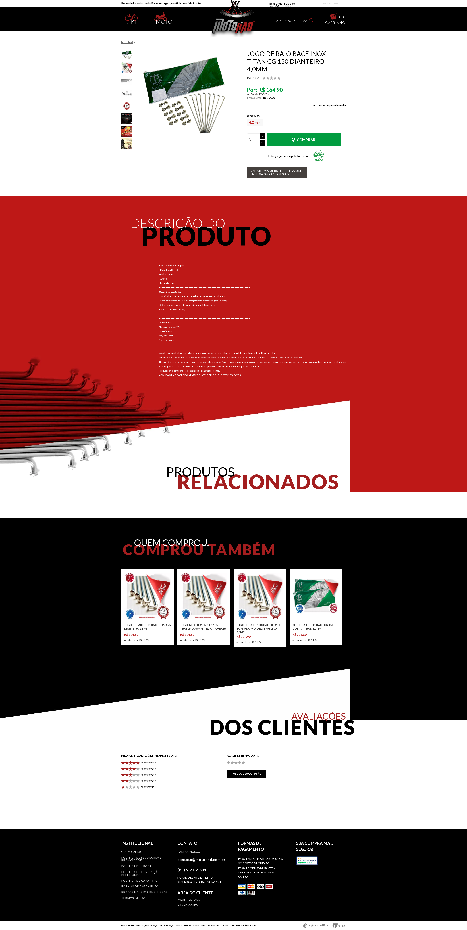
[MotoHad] (234, 18)
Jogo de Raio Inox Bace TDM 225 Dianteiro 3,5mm (147, 626)
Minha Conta (330, 3)
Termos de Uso (133, 898)
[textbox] (293, 20)
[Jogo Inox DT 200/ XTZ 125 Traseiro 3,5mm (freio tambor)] (203, 596)
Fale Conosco (188, 851)
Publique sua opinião (246, 773)
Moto (164, 20)
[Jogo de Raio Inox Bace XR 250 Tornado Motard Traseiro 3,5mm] (259, 596)
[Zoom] (126, 55)
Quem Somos (131, 851)
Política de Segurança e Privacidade (141, 859)
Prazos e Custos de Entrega (144, 892)
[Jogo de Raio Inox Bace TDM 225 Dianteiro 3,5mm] (147, 596)
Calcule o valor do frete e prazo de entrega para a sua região (276, 172)
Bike (131, 20)
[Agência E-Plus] (315, 925)
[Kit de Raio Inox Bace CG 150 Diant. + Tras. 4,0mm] (315, 596)
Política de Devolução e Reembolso (141, 873)
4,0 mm (255, 122)
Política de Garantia (139, 880)
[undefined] (184, 97)
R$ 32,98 (265, 94)
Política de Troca (136, 866)
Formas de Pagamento (140, 886)
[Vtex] (339, 925)
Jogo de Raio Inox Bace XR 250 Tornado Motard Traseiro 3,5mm (258, 628)
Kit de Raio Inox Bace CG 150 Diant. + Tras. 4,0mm (312, 626)
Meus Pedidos (188, 899)
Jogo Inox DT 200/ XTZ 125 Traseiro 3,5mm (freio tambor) (203, 626)
